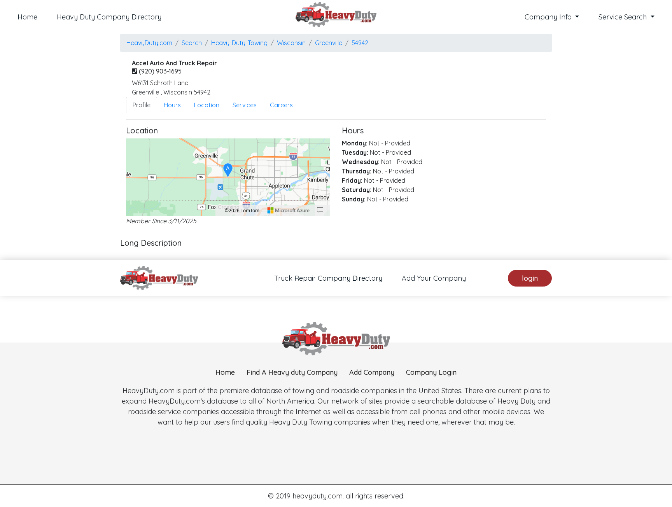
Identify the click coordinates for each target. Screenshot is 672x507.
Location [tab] (206, 105)
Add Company (371, 372)
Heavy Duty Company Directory (109, 16)
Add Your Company (434, 278)
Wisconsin (291, 43)
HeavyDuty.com (149, 43)
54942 (360, 43)
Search (192, 43)
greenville (328, 43)
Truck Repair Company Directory (328, 278)
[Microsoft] (288, 210)
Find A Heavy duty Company (292, 372)
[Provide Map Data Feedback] (320, 210)
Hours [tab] (172, 105)
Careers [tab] (281, 105)
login (530, 278)
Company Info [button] (549, 16)
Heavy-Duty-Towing (239, 43)
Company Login (431, 372)
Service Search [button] (623, 16)
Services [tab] (245, 105)
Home (27, 16)
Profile (141, 105)
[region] (228, 177)
